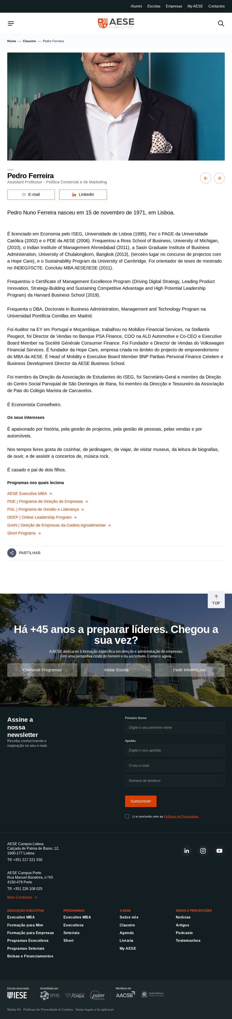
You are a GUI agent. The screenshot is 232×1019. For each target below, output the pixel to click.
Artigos (182, 925)
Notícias (183, 917)
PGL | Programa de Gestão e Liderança (43, 509)
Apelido (130, 741)
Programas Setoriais (25, 948)
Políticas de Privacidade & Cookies (48, 1010)
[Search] (221, 23)
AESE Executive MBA (27, 493)
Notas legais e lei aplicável (95, 1010)
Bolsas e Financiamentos (30, 956)
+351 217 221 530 (27, 860)
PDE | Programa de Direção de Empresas (45, 501)
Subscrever (140, 801)
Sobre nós (129, 917)
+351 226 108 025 (27, 889)
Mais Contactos (19, 897)
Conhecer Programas (42, 670)
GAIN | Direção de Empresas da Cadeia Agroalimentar (56, 525)
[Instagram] (203, 850)
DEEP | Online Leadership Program (39, 517)
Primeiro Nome (136, 718)
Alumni (136, 6)
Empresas (174, 6)
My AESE (195, 6)
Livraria (126, 941)
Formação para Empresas (30, 933)
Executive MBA (21, 917)
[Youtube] (219, 850)
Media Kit (14, 1010)
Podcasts (184, 933)
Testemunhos (188, 941)
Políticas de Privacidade (181, 816)
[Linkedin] (186, 850)
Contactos (216, 6)
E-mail (34, 194)
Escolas (153, 6)
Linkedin (86, 194)
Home (11, 41)
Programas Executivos (28, 941)
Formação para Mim (25, 925)
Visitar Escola (116, 670)
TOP (216, 603)
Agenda (127, 933)
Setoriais (71, 933)
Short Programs (21, 533)
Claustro (29, 41)
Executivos (73, 925)
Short (68, 941)
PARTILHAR (30, 553)
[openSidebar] (10, 23)
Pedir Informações (189, 670)
